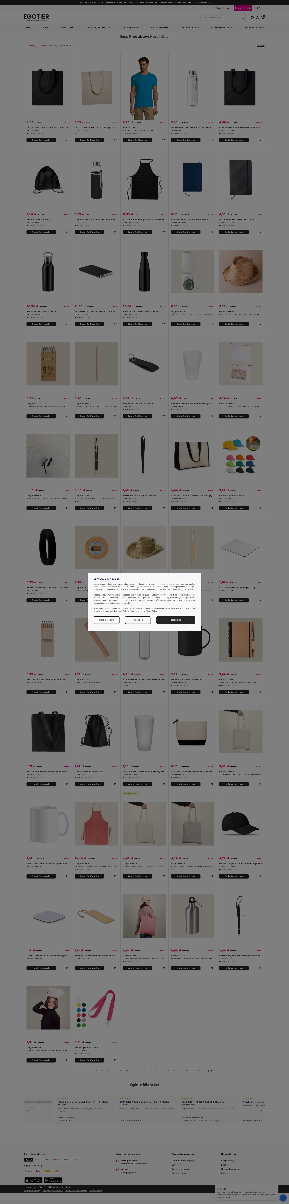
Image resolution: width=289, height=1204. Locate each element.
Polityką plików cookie (132, 611)
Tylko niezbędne (106, 620)
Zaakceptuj (176, 620)
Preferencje (138, 620)
